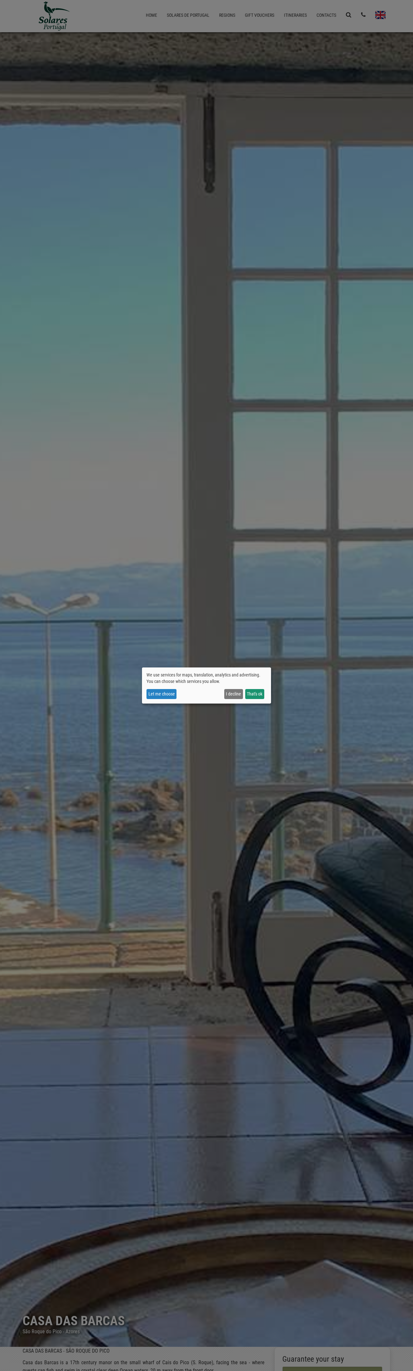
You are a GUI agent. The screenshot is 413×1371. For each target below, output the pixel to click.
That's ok (254, 693)
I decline (233, 693)
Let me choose (161, 693)
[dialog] (206, 685)
